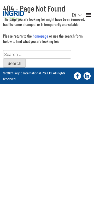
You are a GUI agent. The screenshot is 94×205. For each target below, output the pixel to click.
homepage (40, 35)
